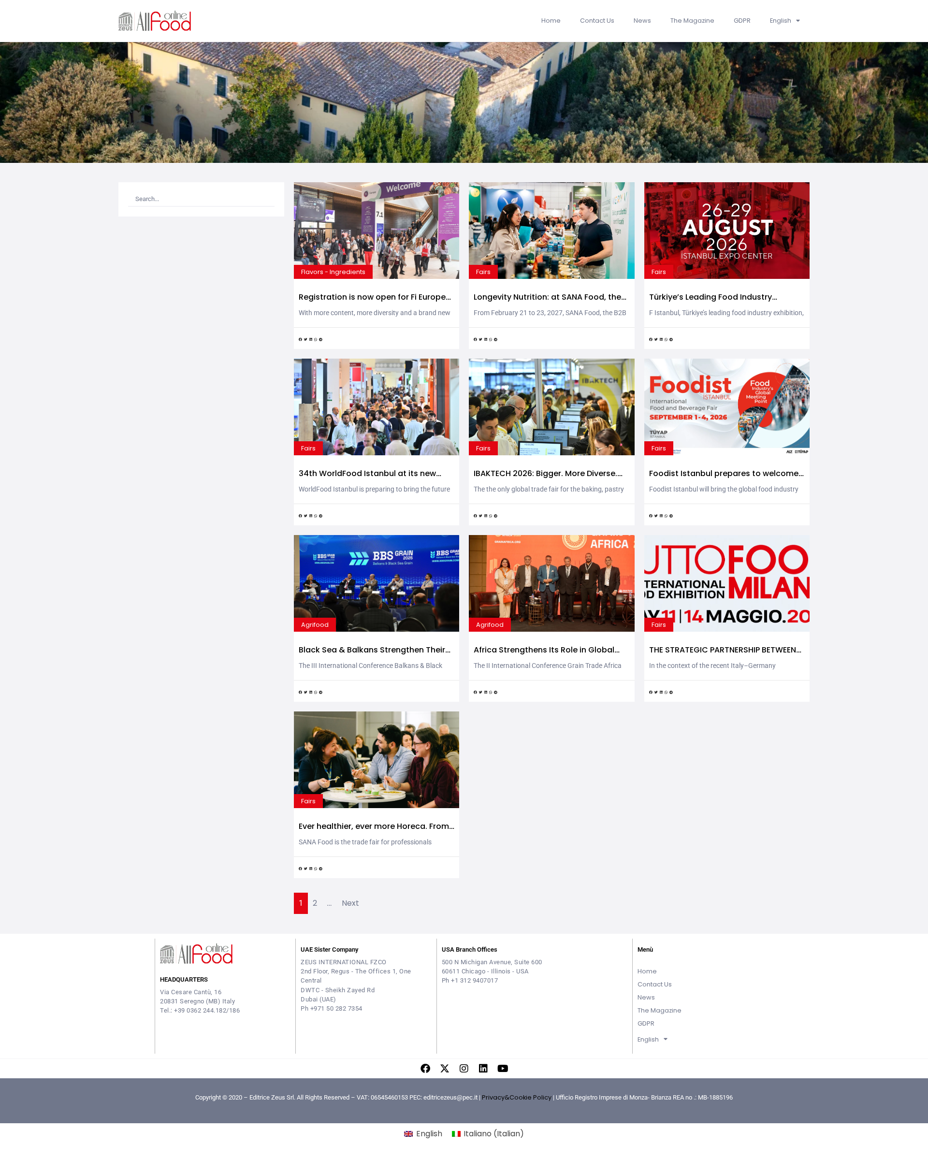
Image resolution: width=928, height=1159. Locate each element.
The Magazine (692, 20)
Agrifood (315, 625)
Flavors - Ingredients (333, 272)
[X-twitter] (445, 1068)
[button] (300, 340)
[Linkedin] (483, 1068)
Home (551, 20)
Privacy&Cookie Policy (516, 1097)
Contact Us (597, 20)
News (642, 20)
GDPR (742, 20)
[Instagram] (464, 1068)
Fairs (483, 272)
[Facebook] (425, 1068)
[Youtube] (503, 1068)
